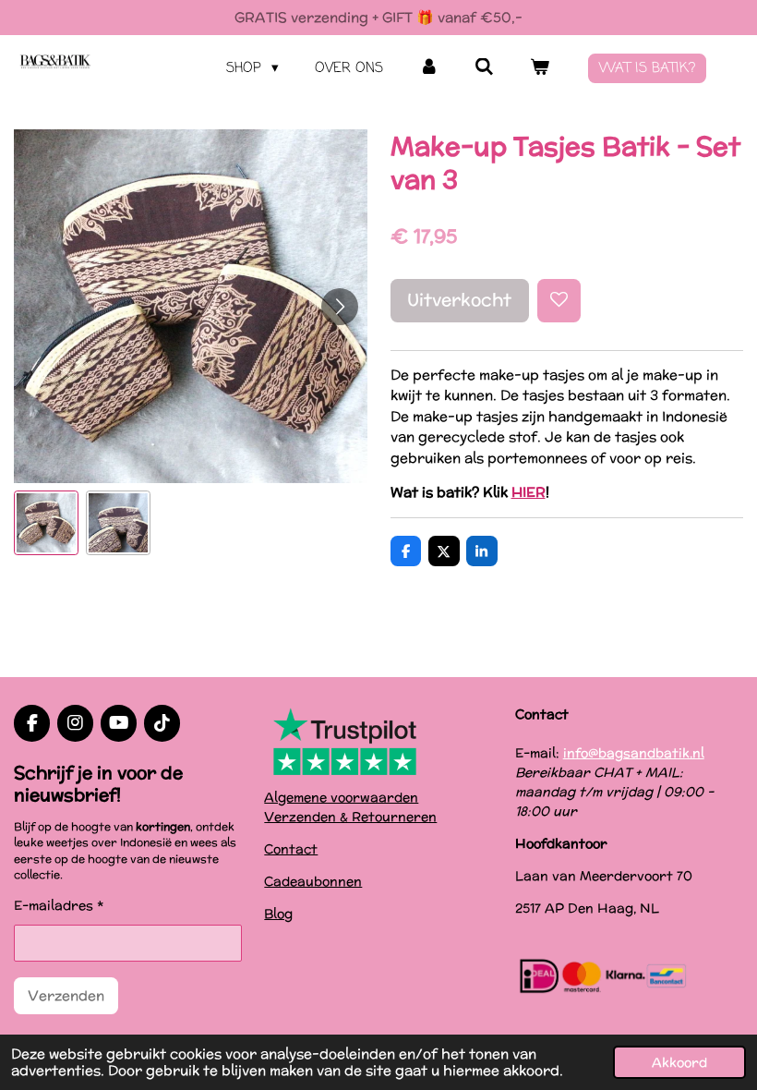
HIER (528, 492)
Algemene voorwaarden (341, 797)
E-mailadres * (58, 905)
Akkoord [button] (679, 1062)
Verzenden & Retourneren (350, 816)
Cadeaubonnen (313, 881)
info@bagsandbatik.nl (633, 753)
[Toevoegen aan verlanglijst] (559, 300)
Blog (278, 913)
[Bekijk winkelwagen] (539, 69)
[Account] (429, 69)
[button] (46, 522)
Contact (291, 849)
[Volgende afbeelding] (339, 306)
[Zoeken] (484, 68)
